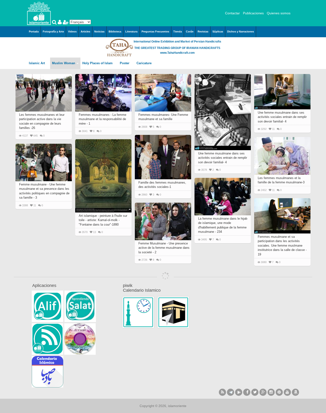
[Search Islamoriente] (55, 23)
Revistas (203, 31)
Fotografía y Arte (53, 31)
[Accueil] (39, 13)
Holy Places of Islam (98, 63)
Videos (72, 31)
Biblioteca (115, 31)
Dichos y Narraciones (240, 31)
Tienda (177, 31)
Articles (85, 31)
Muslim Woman (64, 63)
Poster (125, 63)
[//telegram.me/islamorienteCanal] (230, 392)
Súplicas (217, 31)
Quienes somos (278, 13)
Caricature (144, 63)
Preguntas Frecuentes (155, 31)
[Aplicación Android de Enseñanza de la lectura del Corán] (47, 306)
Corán (190, 31)
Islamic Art (37, 63)
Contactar (232, 13)
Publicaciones (253, 13)
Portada (34, 31)
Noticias (99, 31)
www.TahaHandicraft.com (177, 52)
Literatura (131, 31)
